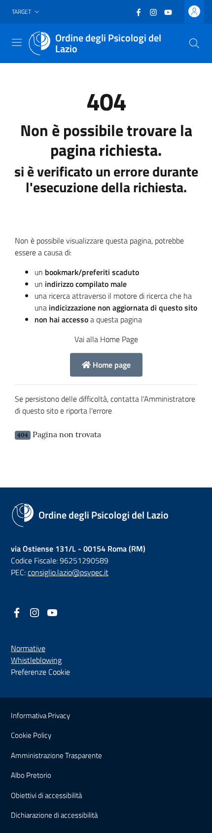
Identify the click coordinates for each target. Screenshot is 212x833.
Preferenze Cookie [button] (40, 672)
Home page (111, 365)
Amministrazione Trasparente (56, 755)
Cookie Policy (31, 735)
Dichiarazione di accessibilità (54, 815)
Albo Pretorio (31, 775)
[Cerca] (194, 43)
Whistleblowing (36, 660)
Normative (28, 648)
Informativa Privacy (40, 715)
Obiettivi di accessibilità (46, 795)
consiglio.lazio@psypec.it (68, 572)
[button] (26, 12)
